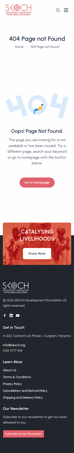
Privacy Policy (12, 384)
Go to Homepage (37, 182)
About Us (9, 370)
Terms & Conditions (17, 377)
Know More (37, 253)
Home (19, 47)
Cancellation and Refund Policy (25, 391)
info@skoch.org (14, 345)
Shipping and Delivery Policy (23, 397)
